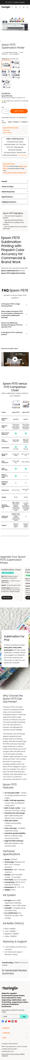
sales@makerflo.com (8, 1051)
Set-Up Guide (7, 132)
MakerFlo (15, 1044)
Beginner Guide (21, 152)
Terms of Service (15, 1054)
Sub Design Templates (15, 150)
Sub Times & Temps (10, 152)
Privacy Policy (6, 1054)
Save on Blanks (22, 155)
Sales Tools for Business (10, 155)
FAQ (17, 144)
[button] (12, 7)
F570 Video (22, 144)
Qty (3, 107)
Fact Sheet (6, 130)
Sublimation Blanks (9, 144)
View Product (7, 597)
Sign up (24, 1017)
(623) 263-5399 (11, 1049)
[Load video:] (15, 359)
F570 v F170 (10, 147)
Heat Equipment (18, 147)
